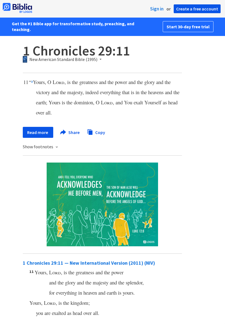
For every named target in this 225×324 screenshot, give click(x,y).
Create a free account (197, 9)
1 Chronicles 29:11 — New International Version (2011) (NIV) (89, 263)
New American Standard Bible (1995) (63, 59)
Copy (99, 132)
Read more (38, 132)
